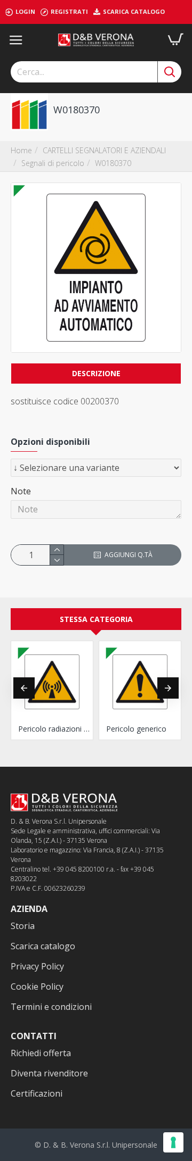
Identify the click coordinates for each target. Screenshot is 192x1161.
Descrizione (96, 373)
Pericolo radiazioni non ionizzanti (54, 729)
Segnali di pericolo (52, 163)
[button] (24, 688)
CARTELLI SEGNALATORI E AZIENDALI (104, 150)
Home (21, 150)
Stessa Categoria (96, 619)
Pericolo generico (136, 729)
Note (21, 491)
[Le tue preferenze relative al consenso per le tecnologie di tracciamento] (173, 1142)
